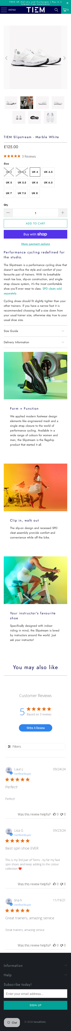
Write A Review (36, 728)
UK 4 (35, 172)
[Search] (56, 10)
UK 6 (35, 182)
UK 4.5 (48, 172)
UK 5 (9, 182)
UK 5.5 (22, 182)
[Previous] (7, 58)
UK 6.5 (48, 182)
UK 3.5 (22, 172)
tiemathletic (40, 1022)
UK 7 (9, 193)
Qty (6, 205)
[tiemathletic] (35, 10)
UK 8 (35, 193)
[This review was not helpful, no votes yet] (61, 814)
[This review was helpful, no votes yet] (54, 814)
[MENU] (2, 10)
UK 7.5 (22, 193)
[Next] (64, 58)
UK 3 (9, 172)
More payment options (35, 244)
